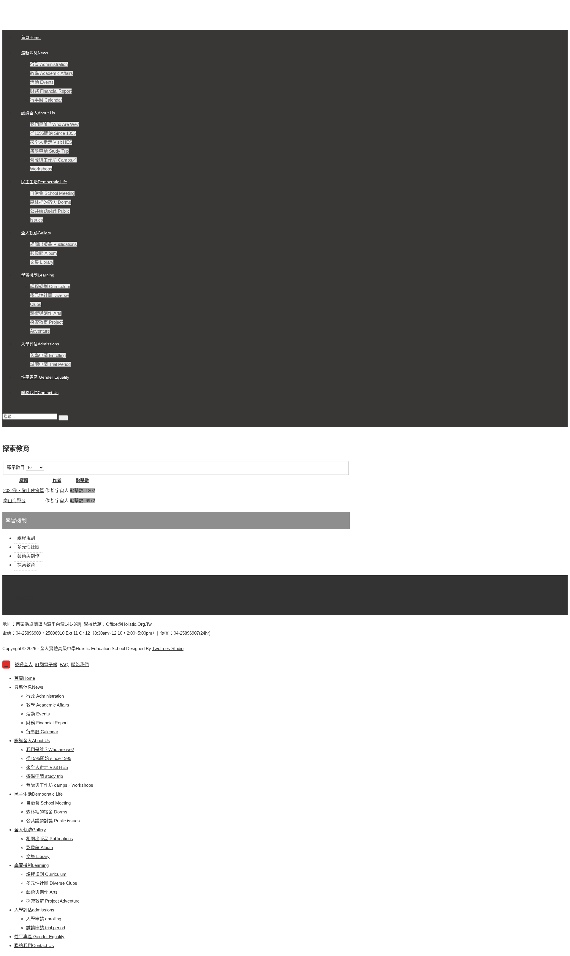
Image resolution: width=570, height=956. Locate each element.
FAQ (64, 664)
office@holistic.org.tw (129, 624)
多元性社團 (28, 546)
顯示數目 (16, 467)
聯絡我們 (80, 664)
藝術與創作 (28, 555)
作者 (57, 480)
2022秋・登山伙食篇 (23, 490)
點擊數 (82, 480)
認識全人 (24, 664)
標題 (23, 480)
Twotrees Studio (167, 648)
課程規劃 (26, 538)
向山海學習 (14, 500)
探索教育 (26, 564)
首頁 (18, 588)
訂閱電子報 (46, 664)
